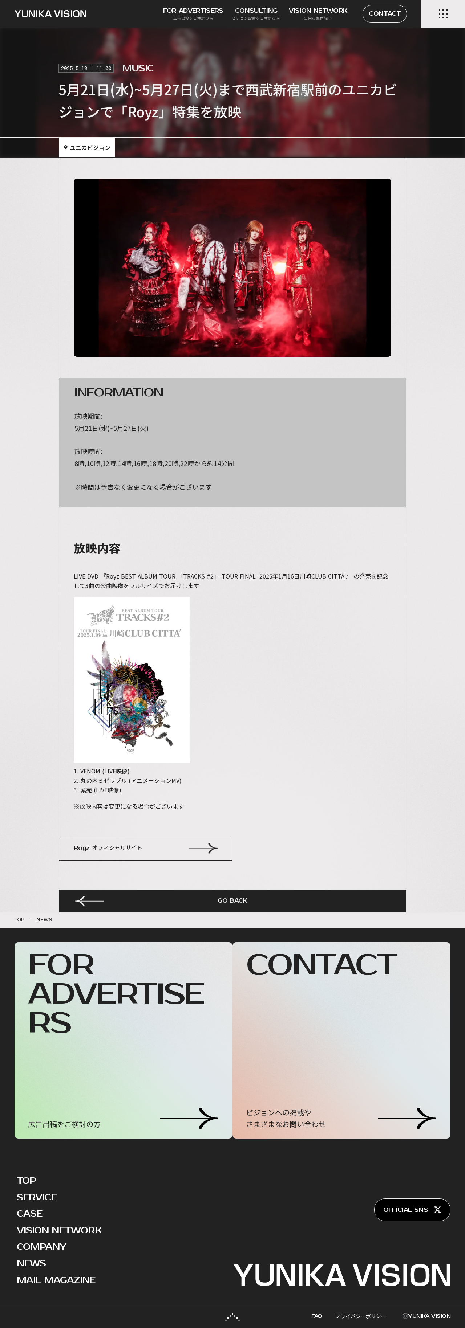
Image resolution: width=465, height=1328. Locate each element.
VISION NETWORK (59, 1230)
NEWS (31, 1263)
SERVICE (37, 1197)
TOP (26, 1180)
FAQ (316, 1316)
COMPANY (41, 1246)
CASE (29, 1213)
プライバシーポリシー (360, 1316)
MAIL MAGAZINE (56, 1280)
